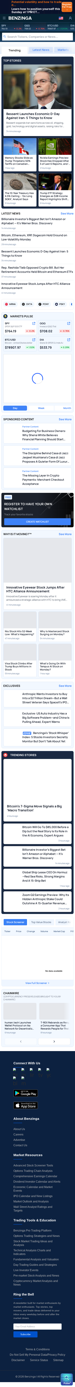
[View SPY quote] (33, 323)
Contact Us (20, 1145)
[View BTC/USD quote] (33, 339)
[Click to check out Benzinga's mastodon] (23, 1081)
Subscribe (25, 1334)
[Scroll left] (21, 1041)
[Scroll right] (54, 1041)
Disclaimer (18, 1360)
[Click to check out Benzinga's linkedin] (31, 1073)
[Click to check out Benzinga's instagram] (23, 1073)
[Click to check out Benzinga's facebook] (15, 1073)
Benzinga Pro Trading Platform (32, 1230)
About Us (19, 1129)
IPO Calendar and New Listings (32, 1196)
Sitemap (58, 1360)
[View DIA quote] (68, 339)
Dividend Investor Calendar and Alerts (36, 1181)
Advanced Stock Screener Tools (33, 1165)
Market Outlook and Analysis (31, 1201)
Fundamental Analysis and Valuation (36, 1259)
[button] (61, 18)
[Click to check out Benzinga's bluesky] (15, 1081)
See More (67, 213)
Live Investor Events (25, 1270)
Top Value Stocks (41, 922)
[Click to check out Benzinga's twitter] (40, 1073)
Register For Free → (67, 7)
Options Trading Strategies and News (36, 1235)
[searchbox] (40, 37)
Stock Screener (15, 922)
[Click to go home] (20, 18)
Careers (18, 1134)
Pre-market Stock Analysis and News (36, 1275)
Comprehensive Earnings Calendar (35, 1176)
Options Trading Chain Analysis (32, 1170)
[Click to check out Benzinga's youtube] (48, 1073)
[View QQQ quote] (68, 323)
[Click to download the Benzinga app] (25, 1093)
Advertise (19, 1139)
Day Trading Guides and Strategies (35, 1264)
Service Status (39, 1360)
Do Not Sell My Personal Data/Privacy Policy (37, 1354)
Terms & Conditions (37, 1349)
